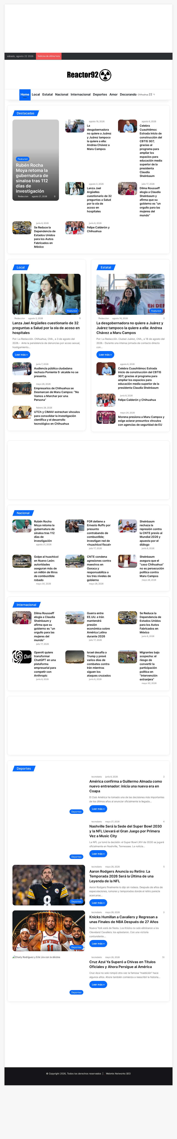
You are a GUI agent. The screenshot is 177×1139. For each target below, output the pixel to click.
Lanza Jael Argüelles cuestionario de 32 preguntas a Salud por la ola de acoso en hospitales (99, 199)
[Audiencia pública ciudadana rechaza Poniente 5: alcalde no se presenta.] (21, 368)
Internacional (81, 94)
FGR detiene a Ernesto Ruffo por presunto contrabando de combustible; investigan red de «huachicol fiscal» (99, 533)
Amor (113, 94)
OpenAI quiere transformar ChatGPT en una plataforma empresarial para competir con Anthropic (45, 664)
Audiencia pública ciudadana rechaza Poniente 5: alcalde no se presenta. (56, 372)
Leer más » (21, 354)
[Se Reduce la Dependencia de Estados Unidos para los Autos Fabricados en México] (21, 227)
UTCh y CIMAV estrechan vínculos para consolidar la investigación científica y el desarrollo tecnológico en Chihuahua (57, 417)
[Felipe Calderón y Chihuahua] (74, 227)
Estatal (47, 94)
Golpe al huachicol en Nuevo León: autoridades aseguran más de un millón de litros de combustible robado (46, 568)
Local (36, 94)
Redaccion (23, 196)
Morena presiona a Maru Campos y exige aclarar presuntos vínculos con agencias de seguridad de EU (141, 420)
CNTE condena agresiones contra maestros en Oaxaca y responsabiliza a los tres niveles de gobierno (99, 568)
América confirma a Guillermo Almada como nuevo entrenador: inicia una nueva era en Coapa (125, 786)
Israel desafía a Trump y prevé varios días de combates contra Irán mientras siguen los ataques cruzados (99, 664)
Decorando (128, 94)
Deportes (100, 94)
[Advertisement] (88, 28)
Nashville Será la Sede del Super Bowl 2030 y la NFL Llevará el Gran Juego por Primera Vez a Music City (125, 831)
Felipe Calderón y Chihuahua (98, 229)
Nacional (61, 94)
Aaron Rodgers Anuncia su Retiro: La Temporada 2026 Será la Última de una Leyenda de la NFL (121, 876)
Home (25, 94)
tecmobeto (96, 776)
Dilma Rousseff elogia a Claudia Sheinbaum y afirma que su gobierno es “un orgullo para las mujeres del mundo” (150, 201)
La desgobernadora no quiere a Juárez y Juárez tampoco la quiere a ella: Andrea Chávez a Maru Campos (99, 137)
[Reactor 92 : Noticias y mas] (88, 74)
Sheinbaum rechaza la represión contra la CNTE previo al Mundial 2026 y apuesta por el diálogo (151, 533)
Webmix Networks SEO (118, 1073)
